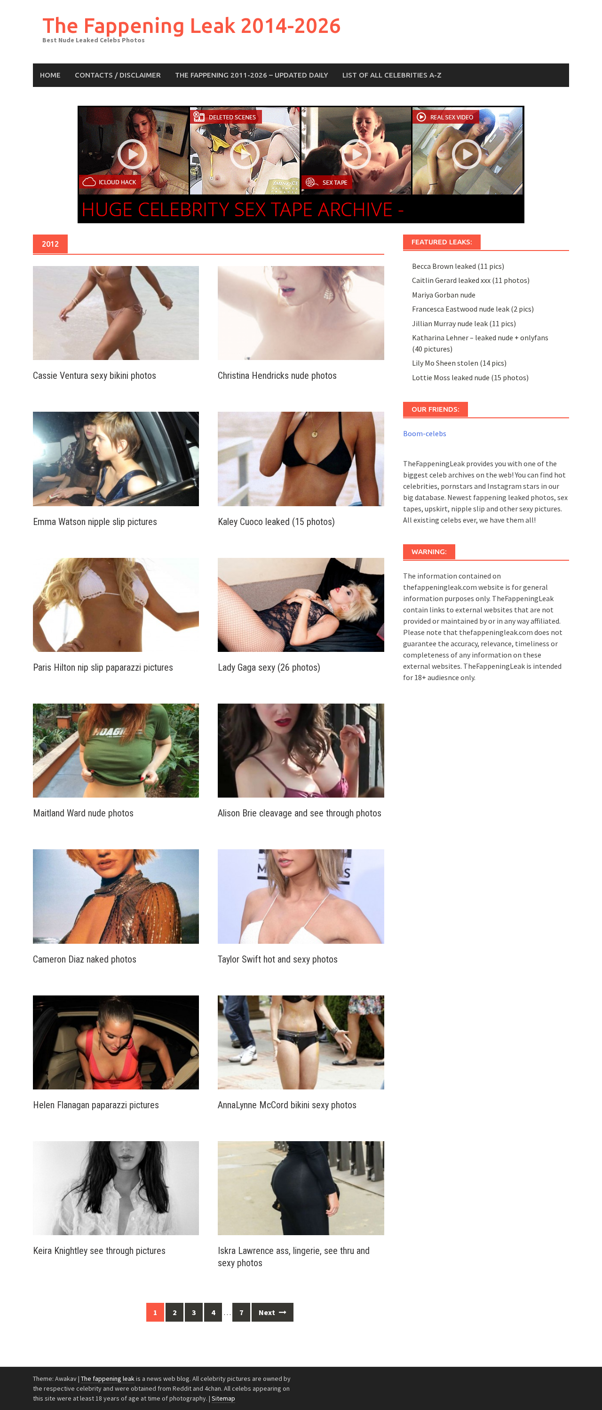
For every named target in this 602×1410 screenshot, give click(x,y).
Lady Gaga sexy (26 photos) (269, 667)
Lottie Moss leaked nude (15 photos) (470, 377)
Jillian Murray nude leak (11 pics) (464, 323)
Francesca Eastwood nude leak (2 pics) (473, 308)
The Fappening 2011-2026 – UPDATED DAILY (251, 75)
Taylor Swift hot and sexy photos (278, 959)
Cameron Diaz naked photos (84, 959)
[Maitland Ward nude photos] (116, 749)
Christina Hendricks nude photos (277, 375)
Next (268, 1312)
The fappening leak (108, 1378)
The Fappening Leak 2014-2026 (191, 25)
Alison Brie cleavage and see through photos (299, 813)
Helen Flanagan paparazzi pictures (96, 1105)
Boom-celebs (424, 433)
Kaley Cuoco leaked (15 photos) (276, 521)
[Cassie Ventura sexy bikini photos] (116, 312)
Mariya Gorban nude (443, 294)
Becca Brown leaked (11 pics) (458, 266)
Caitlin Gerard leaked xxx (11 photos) (471, 280)
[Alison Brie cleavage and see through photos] (301, 749)
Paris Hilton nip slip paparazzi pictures (103, 667)
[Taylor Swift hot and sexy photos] (301, 895)
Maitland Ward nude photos (83, 813)
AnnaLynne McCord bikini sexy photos (287, 1105)
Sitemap (223, 1398)
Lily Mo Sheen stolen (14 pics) (459, 363)
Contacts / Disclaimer (118, 75)
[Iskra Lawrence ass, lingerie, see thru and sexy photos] (301, 1187)
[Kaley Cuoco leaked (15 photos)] (301, 457)
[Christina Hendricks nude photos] (301, 312)
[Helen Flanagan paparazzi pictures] (116, 1041)
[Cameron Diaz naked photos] (116, 895)
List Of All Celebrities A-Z (392, 75)
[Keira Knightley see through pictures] (116, 1187)
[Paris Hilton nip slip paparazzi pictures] (116, 604)
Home (50, 75)
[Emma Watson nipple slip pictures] (116, 457)
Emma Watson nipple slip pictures (95, 521)
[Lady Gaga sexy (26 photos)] (301, 604)
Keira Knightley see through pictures (99, 1250)
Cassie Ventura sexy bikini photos (94, 375)
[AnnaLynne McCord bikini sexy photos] (301, 1041)
